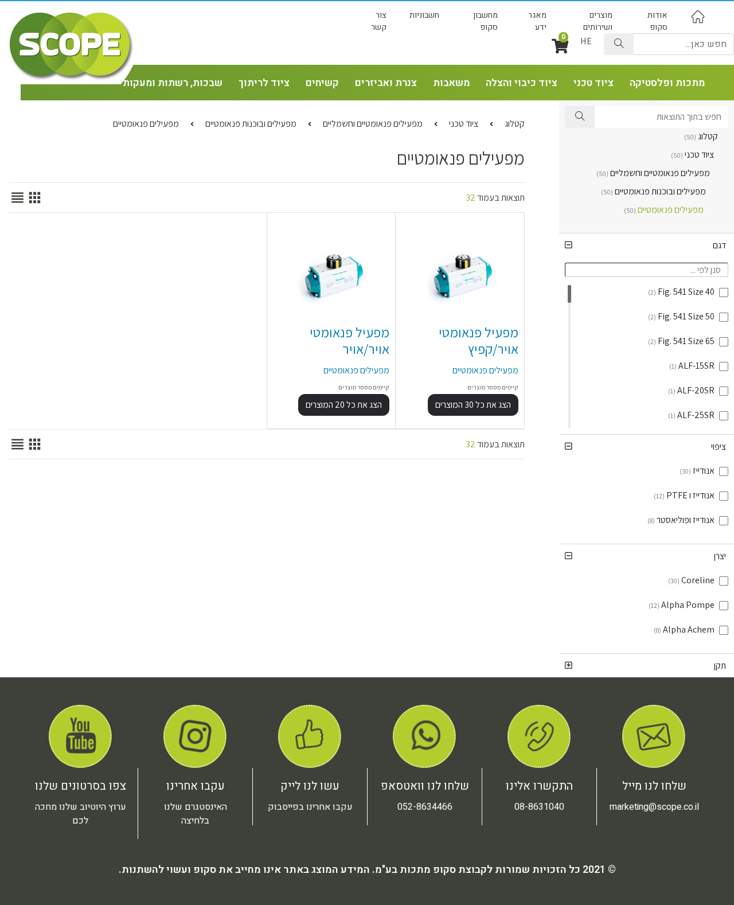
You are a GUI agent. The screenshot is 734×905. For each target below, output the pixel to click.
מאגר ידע (537, 21)
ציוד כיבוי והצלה (521, 83)
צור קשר (378, 21)
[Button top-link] (697, 16)
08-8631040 (539, 807)
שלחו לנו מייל (654, 786)
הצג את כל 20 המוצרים (344, 405)
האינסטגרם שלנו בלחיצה (195, 814)
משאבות (451, 83)
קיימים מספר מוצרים (492, 387)
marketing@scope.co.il (654, 807)
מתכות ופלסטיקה (667, 83)
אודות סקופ (657, 21)
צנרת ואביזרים (386, 83)
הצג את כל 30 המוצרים (473, 405)
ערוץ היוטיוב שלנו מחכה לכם (80, 814)
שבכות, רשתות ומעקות (172, 83)
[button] (646, 245)
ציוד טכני (593, 83)
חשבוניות (424, 15)
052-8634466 (424, 807)
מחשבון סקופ (485, 21)
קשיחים (322, 83)
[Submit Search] (619, 44)
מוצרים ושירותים (597, 21)
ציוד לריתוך (264, 83)
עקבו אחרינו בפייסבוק (310, 807)
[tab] (646, 245)
